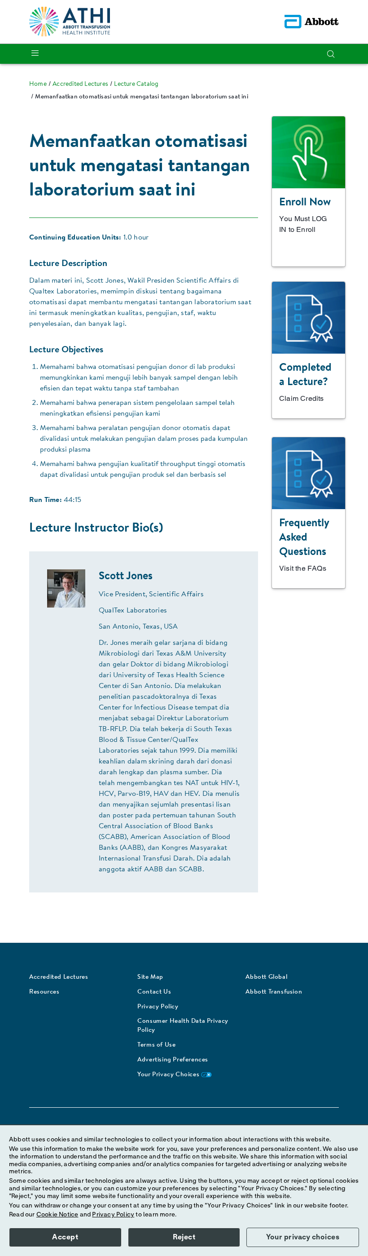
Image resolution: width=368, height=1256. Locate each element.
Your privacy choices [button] (302, 1237)
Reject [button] (184, 1237)
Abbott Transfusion (273, 992)
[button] (330, 54)
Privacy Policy (157, 1007)
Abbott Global (266, 977)
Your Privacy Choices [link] (169, 1075)
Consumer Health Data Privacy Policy (182, 1026)
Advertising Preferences (172, 1060)
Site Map (150, 977)
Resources (44, 992)
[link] (38, 84)
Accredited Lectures (58, 977)
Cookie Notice (57, 1215)
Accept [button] (65, 1237)
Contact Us (154, 992)
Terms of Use (156, 1045)
